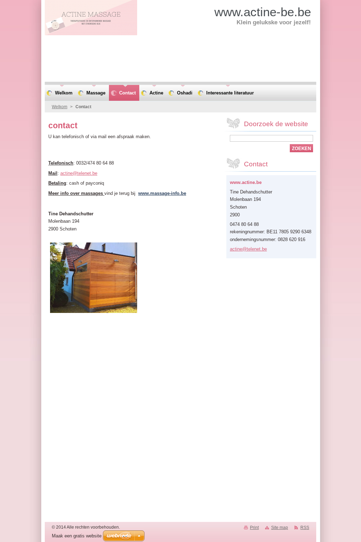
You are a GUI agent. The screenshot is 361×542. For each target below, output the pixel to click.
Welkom (59, 107)
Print (254, 527)
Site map (279, 527)
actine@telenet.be (78, 173)
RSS (304, 527)
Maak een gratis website (77, 535)
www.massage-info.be (162, 193)
